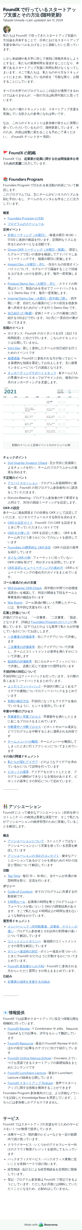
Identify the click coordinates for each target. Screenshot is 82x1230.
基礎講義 (14, 358)
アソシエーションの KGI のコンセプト (33, 856)
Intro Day (14, 348)
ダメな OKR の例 (19, 557)
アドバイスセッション (23, 483)
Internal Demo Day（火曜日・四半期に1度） (38, 298)
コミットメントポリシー (24, 941)
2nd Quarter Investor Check (27, 463)
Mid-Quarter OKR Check (25, 588)
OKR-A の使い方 (19, 533)
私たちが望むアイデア (23, 762)
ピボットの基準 (18, 772)
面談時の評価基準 (20, 661)
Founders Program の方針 (26, 218)
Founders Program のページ (51, 622)
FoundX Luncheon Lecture (27, 1073)
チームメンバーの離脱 (23, 741)
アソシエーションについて (26, 841)
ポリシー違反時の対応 (23, 951)
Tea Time (14, 876)
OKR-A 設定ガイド (20, 523)
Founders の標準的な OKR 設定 (29, 547)
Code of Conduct (20, 891)
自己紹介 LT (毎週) (20, 313)
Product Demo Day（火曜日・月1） (32, 284)
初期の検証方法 (18, 701)
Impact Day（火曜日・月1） (27, 264)
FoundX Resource (20, 1043)
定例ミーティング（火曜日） (27, 235)
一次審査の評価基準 (21, 637)
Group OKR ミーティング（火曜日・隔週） (37, 249)
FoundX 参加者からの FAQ (26, 966)
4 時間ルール (16, 902)
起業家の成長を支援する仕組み (29, 982)
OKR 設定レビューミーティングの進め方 (35, 568)
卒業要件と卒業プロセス (24, 716)
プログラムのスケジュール (26, 224)
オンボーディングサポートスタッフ (32, 373)
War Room (15, 602)
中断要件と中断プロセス (24, 727)
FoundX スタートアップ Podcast (30, 1083)
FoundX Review (19, 1028)
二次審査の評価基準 (21, 647)
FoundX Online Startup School (29, 1058)
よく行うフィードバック (24, 686)
